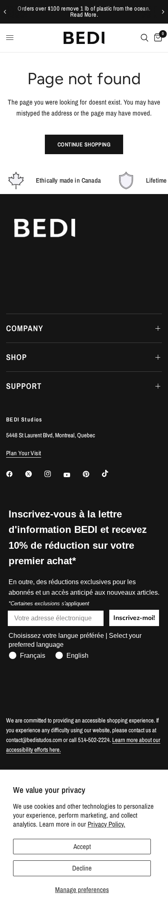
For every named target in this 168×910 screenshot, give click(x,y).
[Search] (144, 38)
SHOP (16, 356)
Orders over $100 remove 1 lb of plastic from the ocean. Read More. (84, 11)
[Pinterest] (92, 474)
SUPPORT (24, 385)
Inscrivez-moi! (134, 617)
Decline (82, 868)
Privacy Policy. (106, 824)
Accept (82, 846)
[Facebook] (15, 474)
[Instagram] (53, 474)
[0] (156, 38)
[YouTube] (73, 475)
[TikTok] (111, 473)
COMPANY (24, 328)
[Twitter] (34, 474)
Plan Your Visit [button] (23, 453)
